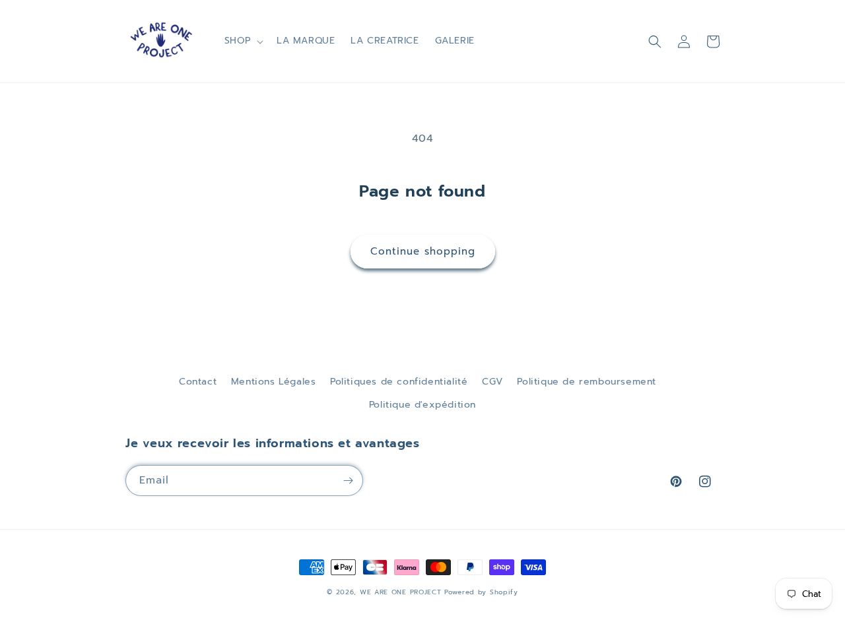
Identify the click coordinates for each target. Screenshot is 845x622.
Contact (198, 382)
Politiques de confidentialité (398, 382)
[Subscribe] (347, 480)
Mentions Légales (273, 382)
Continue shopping (422, 251)
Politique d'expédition (422, 405)
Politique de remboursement (586, 382)
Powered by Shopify (481, 592)
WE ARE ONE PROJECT (401, 592)
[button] (243, 41)
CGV (492, 382)
